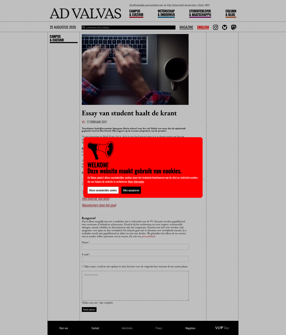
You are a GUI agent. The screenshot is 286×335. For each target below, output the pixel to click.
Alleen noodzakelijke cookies (103, 190)
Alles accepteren (131, 190)
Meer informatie (136, 181)
